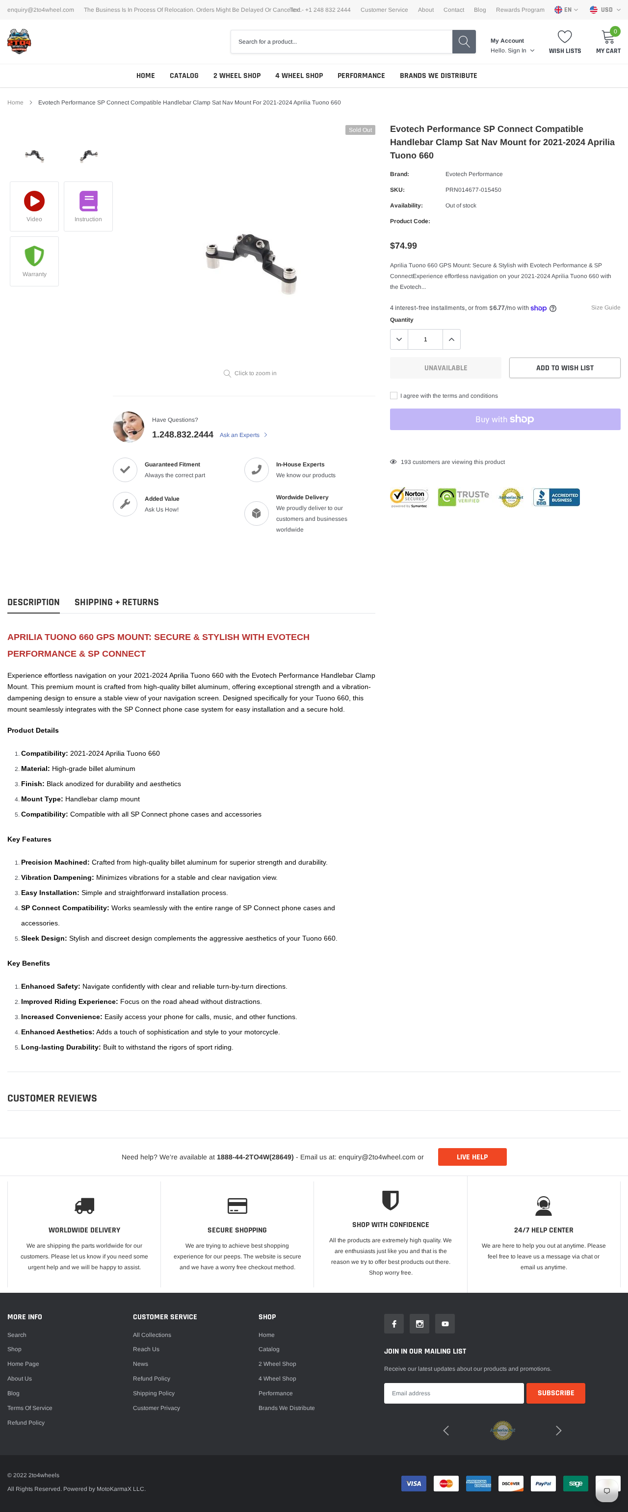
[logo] (19, 41)
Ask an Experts (240, 435)
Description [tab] (33, 602)
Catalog (184, 76)
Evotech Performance (474, 174)
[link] (34, 152)
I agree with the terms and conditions (448, 395)
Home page (23, 1363)
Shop (14, 1349)
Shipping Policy (154, 1393)
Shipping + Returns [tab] (117, 602)
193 (406, 462)
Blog (480, 10)
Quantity (402, 319)
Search (16, 1335)
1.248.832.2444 (182, 434)
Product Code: (410, 221)
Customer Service (384, 10)
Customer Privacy (156, 1408)
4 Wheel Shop (299, 76)
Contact (454, 10)
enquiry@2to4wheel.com (40, 10)
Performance (361, 76)
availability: (406, 205)
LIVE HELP (472, 1157)
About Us (19, 1378)
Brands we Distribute (438, 76)
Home (145, 76)
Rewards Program (520, 10)
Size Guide (606, 307)
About (426, 10)
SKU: (397, 189)
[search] (464, 41)
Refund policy (26, 1422)
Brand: (399, 174)
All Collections (152, 1335)
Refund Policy (151, 1378)
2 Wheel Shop (237, 76)
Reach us (146, 1349)
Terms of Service (29, 1408)
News (140, 1363)
